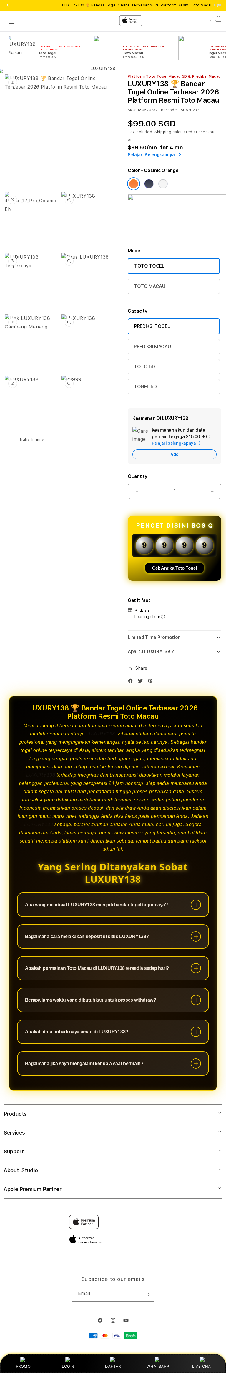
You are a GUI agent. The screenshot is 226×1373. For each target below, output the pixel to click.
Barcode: (169, 110)
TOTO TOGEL (149, 266)
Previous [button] (8, 5)
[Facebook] (132, 682)
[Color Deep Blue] (149, 183)
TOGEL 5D (145, 386)
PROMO (23, 1366)
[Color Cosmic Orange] (133, 184)
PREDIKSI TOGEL (152, 326)
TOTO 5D (144, 366)
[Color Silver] (163, 183)
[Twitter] (142, 682)
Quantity (137, 476)
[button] (174, 638)
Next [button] (218, 5)
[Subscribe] (147, 1294)
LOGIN (68, 1366)
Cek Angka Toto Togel (174, 567)
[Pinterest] (151, 682)
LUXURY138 (100, 733)
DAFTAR (113, 1366)
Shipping (163, 132)
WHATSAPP (158, 1366)
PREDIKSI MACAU (152, 346)
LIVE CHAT (202, 1366)
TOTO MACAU (149, 286)
